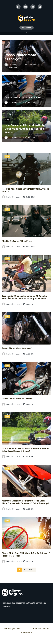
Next (30, 570)
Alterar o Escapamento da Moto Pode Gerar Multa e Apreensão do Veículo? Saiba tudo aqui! (25, 502)
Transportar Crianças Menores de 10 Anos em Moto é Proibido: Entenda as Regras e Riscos (24, 297)
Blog (7, 49)
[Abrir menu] (26, 33)
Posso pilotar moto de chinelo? (23, 97)
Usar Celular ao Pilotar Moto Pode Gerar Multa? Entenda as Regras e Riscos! (25, 129)
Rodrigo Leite (16, 65)
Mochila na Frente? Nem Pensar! (18, 241)
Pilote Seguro (27, 628)
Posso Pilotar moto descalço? (20, 57)
